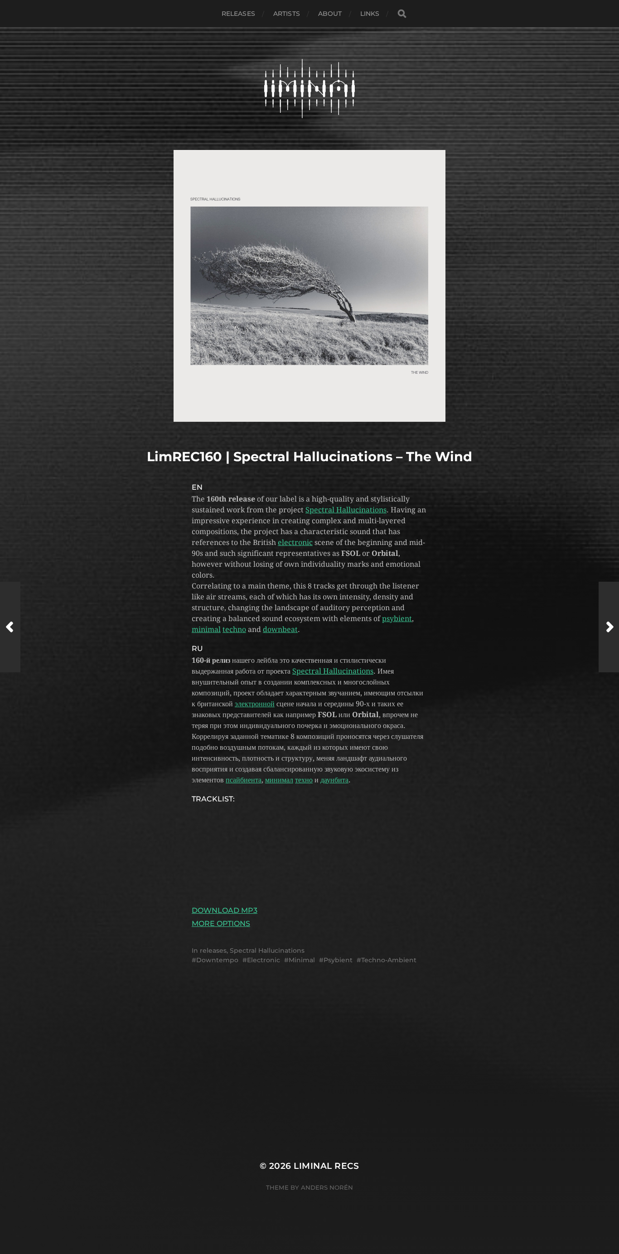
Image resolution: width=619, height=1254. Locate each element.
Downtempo (217, 960)
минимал (279, 780)
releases (238, 14)
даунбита (334, 780)
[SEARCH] (401, 14)
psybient (397, 618)
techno (234, 629)
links (370, 14)
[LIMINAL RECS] (309, 88)
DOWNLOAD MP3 (224, 910)
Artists (286, 14)
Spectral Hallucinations (346, 510)
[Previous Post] (10, 627)
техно (304, 780)
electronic (295, 542)
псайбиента (243, 780)
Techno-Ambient (388, 960)
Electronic (263, 960)
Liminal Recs (326, 1166)
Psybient (338, 960)
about (330, 14)
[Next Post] (609, 627)
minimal (206, 629)
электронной (255, 703)
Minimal (302, 960)
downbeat (280, 629)
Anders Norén (327, 1187)
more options (221, 923)
